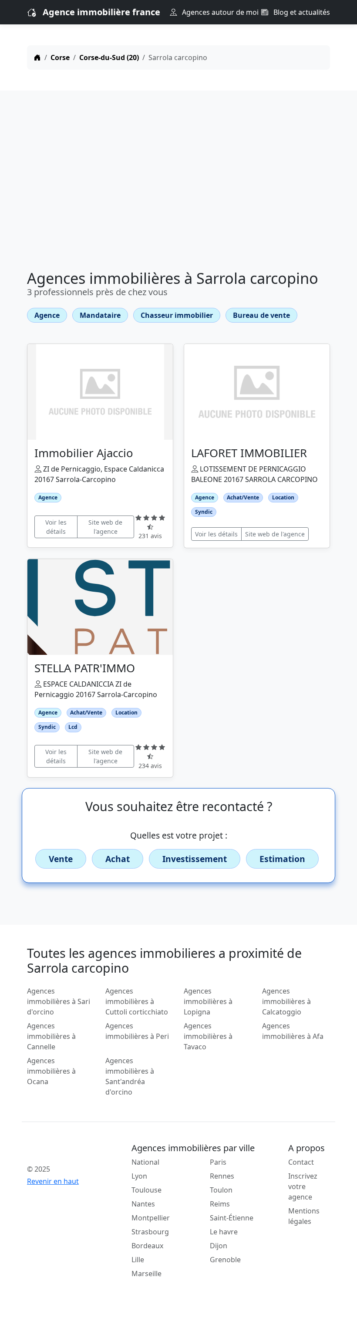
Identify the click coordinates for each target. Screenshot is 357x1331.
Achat (117, 859)
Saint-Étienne (231, 1218)
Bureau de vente (261, 315)
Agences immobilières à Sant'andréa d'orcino (129, 1076)
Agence (47, 315)
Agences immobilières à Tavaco (208, 1036)
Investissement (194, 859)
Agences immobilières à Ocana (51, 1071)
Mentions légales (304, 1216)
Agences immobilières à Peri (137, 1031)
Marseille (146, 1273)
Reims (220, 1204)
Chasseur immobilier (177, 315)
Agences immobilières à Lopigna (208, 1001)
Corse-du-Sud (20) (109, 57)
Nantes (143, 1204)
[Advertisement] (178, 182)
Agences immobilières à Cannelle (51, 1036)
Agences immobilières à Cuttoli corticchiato (136, 1001)
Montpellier (150, 1218)
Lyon (139, 1176)
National (145, 1162)
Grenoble (225, 1259)
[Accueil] (37, 57)
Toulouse (146, 1190)
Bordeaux (147, 1245)
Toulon (221, 1190)
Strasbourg (150, 1232)
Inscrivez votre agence (302, 1186)
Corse (60, 57)
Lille (137, 1259)
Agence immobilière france (101, 12)
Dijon (218, 1245)
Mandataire (100, 315)
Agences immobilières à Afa (292, 1031)
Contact (301, 1162)
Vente (61, 859)
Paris (218, 1162)
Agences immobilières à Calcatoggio (286, 1001)
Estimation (282, 859)
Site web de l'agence (105, 527)
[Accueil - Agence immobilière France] (61, 1150)
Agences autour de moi (219, 12)
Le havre (224, 1232)
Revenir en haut (53, 1181)
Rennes (222, 1176)
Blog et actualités (301, 12)
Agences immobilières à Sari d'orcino (58, 1001)
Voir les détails (56, 527)
